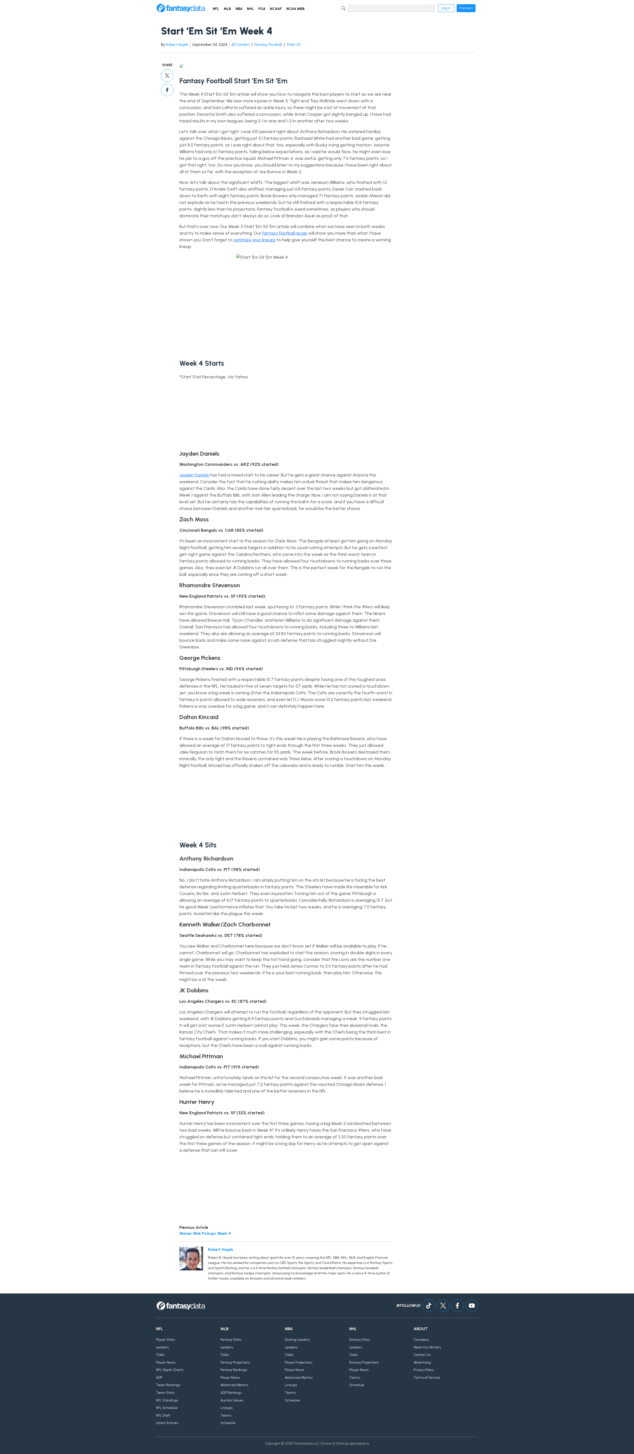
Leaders (162, 1347)
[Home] (181, 8)
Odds (160, 1355)
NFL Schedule (167, 1408)
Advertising (422, 1362)
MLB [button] (227, 9)
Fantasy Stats (230, 1340)
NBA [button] (239, 9)
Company (421, 1340)
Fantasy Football (268, 44)
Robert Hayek (177, 44)
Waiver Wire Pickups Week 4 (205, 1233)
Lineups (226, 1408)
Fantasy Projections (235, 1362)
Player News (165, 1362)
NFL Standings (167, 1400)
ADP (159, 1377)
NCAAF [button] (276, 9)
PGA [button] (261, 9)
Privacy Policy (424, 1370)
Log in (446, 8)
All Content (240, 44)
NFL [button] (216, 9)
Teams (225, 1415)
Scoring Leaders (297, 1340)
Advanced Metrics (234, 1385)
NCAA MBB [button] (295, 9)
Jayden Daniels (194, 475)
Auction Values (231, 1400)
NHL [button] (250, 9)
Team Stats (165, 1393)
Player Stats (165, 1340)
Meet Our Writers (427, 1347)
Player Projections (298, 1362)
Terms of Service (427, 1377)
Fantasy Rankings (233, 1370)
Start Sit (294, 44)
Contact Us (422, 1355)
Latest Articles (167, 1423)
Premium (466, 8)
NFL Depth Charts (169, 1370)
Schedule (228, 1423)
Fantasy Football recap (284, 233)
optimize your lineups (255, 240)
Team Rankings (168, 1385)
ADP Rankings (230, 1393)
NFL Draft (163, 1415)
